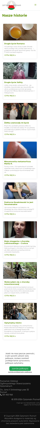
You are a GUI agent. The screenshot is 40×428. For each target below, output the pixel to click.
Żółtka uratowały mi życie (16, 123)
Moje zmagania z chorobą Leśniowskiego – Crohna (16, 242)
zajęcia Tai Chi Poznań (32, 405)
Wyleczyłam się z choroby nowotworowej (17, 283)
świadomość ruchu (33, 403)
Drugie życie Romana (14, 44)
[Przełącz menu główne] (35, 4)
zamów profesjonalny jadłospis (20, 372)
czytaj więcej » (10, 55)
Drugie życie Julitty (13, 82)
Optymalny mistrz (13, 323)
